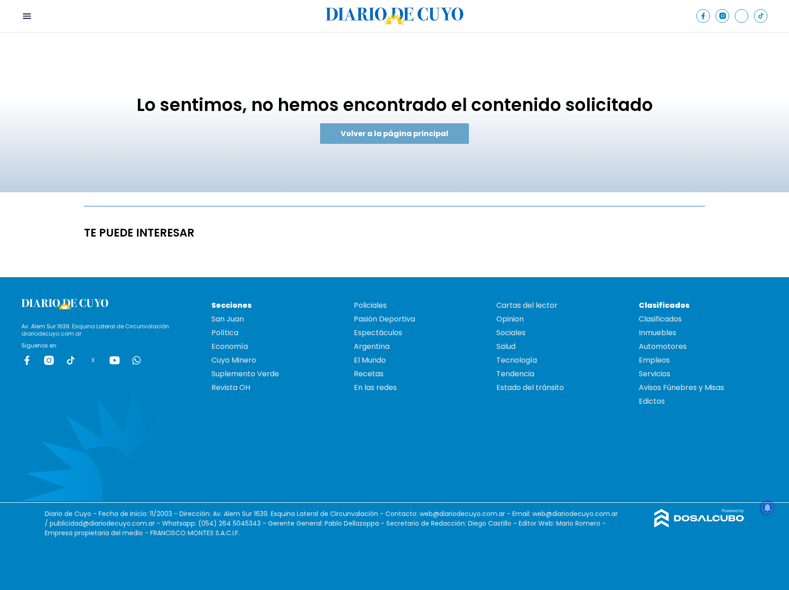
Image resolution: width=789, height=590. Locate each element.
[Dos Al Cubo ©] (699, 525)
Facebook (26, 360)
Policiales (370, 305)
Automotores (663, 346)
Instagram (48, 360)
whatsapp (136, 360)
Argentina (371, 346)
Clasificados (660, 319)
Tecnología (516, 360)
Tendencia (515, 374)
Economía (229, 346)
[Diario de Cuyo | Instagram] (722, 15)
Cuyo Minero (233, 360)
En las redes (375, 387)
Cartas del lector (527, 305)
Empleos (654, 360)
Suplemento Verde (245, 374)
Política (224, 332)
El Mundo (370, 360)
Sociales (511, 332)
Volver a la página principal (394, 133)
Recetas (369, 374)
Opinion (510, 319)
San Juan (227, 319)
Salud (505, 346)
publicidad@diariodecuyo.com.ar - (106, 523)
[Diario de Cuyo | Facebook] (703, 15)
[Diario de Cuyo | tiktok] (760, 15)
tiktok (70, 360)
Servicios (654, 374)
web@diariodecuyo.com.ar (462, 513)
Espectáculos (378, 332)
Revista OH (230, 387)
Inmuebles (657, 332)
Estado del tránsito (530, 387)
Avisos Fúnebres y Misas (681, 387)
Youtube (114, 360)
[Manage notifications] (767, 507)
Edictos (652, 401)
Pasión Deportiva (384, 319)
